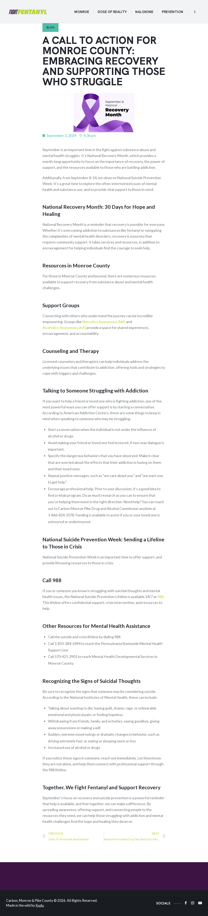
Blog (50, 27)
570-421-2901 (65, 656)
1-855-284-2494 (67, 643)
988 (160, 596)
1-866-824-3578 (61, 515)
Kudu (40, 905)
